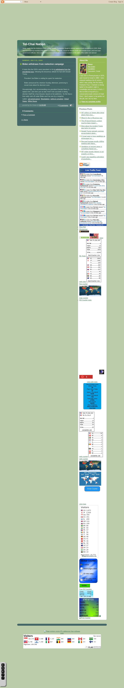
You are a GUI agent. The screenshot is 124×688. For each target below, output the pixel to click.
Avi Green (91, 67)
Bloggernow (83, 229)
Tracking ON (99, 225)
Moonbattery (45, 99)
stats (62, 633)
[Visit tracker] (90, 485)
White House (32, 101)
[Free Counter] (93, 232)
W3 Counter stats (85, 300)
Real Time (92, 225)
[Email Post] (71, 105)
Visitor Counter (92, 489)
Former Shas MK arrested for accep (91, 222)
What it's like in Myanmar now (91, 118)
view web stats (92, 382)
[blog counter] (90, 470)
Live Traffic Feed (93, 170)
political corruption (56, 99)
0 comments (63, 105)
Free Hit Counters (85, 589)
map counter (83, 298)
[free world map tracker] (90, 296)
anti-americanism (34, 99)
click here (82, 504)
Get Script (85, 225)
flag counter (83, 284)
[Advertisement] (62, 17)
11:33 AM (42, 105)
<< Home (24, 120)
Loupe (3, 682)
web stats (82, 282)
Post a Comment (29, 115)
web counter (83, 456)
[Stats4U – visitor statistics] (89, 615)
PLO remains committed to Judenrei (90, 203)
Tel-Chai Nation (34, 44)
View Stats (92, 408)
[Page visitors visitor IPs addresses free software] (62, 631)
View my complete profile (91, 102)
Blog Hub (82, 227)
